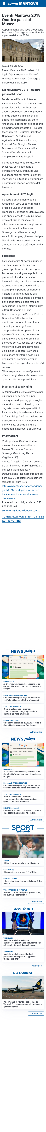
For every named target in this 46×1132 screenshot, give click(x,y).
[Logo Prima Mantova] (23, 3)
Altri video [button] (37, 965)
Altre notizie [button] (36, 732)
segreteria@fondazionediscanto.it (21, 510)
